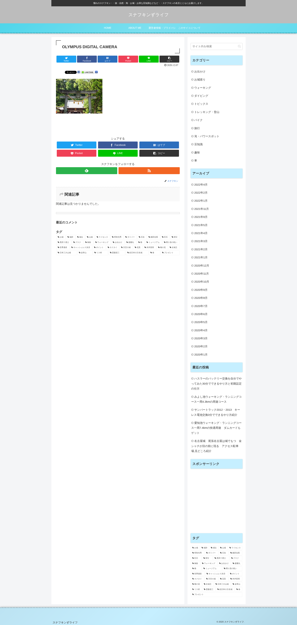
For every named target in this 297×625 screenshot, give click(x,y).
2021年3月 (201, 241)
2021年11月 (201, 208)
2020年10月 (201, 281)
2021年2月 (201, 249)
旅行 (197, 128)
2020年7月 (201, 306)
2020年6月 (201, 314)
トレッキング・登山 (206, 112)
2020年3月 (201, 338)
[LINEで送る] (87, 72)
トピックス (201, 103)
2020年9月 (201, 289)
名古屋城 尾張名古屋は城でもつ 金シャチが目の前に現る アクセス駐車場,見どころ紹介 (216, 446)
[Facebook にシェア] (78, 72)
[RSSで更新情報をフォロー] (149, 170)
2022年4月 (201, 184)
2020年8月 (201, 297)
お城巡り (199, 79)
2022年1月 (201, 200)
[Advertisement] (217, 502)
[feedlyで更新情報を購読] (86, 170)
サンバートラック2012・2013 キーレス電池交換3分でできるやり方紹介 (215, 412)
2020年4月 (201, 330)
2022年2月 (201, 192)
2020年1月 (201, 354)
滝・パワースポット (206, 136)
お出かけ (199, 71)
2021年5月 (201, 225)
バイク (198, 120)
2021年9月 (201, 216)
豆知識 (198, 144)
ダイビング (201, 95)
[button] (239, 46)
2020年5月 (201, 322)
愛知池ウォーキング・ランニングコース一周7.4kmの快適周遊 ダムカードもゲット (216, 427)
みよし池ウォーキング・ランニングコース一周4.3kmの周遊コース (216, 399)
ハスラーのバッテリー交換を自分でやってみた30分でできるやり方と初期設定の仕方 (216, 383)
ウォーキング (202, 87)
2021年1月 (201, 257)
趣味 (197, 152)
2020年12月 (201, 265)
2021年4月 (201, 233)
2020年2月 (201, 346)
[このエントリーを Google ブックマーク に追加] (96, 72)
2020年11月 (201, 273)
